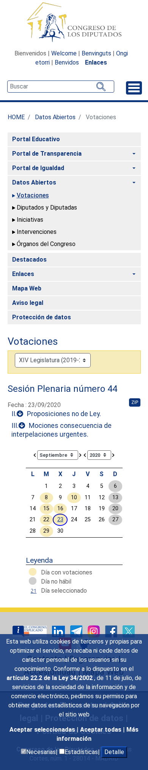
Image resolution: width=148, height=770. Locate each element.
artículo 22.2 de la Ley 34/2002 (50, 678)
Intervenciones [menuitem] (37, 231)
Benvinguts (96, 53)
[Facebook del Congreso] (112, 630)
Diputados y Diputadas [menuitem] (47, 207)
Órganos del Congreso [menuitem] (46, 244)
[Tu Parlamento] (30, 630)
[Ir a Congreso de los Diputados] (74, 22)
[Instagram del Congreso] (94, 630)
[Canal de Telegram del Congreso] (77, 630)
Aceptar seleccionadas (43, 729)
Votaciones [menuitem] (33, 195)
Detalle (114, 752)
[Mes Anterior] (35, 454)
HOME (16, 117)
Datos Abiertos (55, 117)
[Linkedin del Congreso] (59, 630)
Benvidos (67, 62)
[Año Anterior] (85, 454)
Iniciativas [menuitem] (30, 219)
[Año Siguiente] (113, 454)
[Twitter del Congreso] (129, 630)
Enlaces (96, 62)
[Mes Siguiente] (80, 454)
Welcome (64, 53)
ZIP (134, 402)
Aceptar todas (101, 729)
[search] (60, 86)
